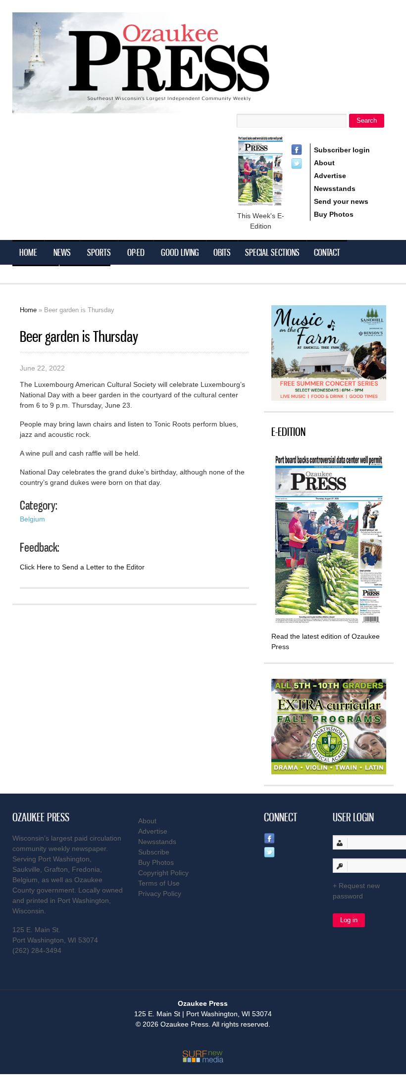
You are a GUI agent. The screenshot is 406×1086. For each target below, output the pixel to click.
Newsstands (334, 188)
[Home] (160, 107)
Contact (327, 252)
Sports (99, 252)
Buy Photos (334, 214)
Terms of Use (159, 883)
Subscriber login (342, 149)
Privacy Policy (159, 893)
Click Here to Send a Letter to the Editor (82, 567)
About (324, 162)
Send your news (341, 201)
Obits (222, 252)
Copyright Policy (163, 873)
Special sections (272, 252)
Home (28, 252)
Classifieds (84, 277)
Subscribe (35, 277)
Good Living (180, 252)
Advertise (330, 175)
